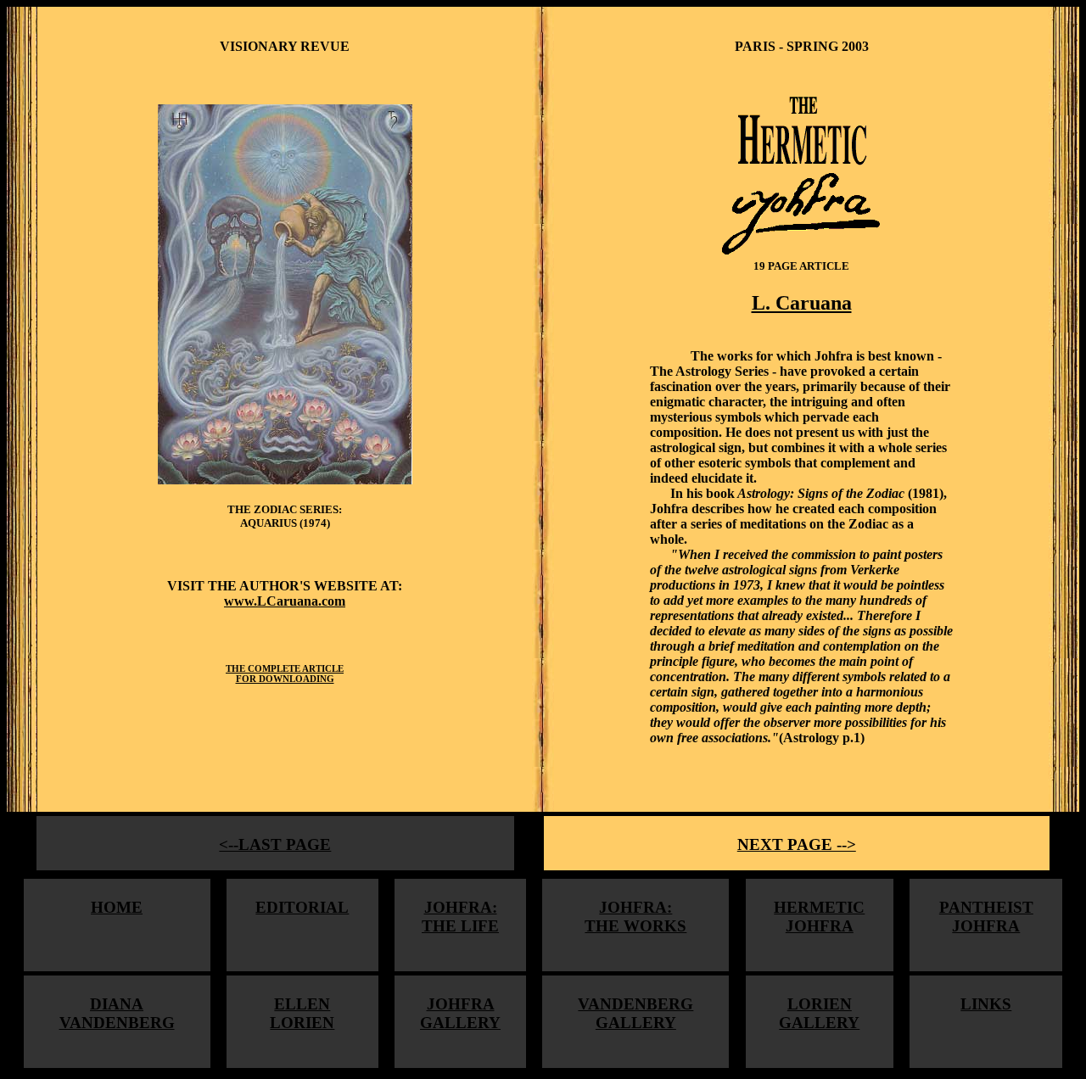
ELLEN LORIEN (302, 1013)
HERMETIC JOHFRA (819, 916)
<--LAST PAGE (275, 844)
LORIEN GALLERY (819, 1013)
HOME (117, 907)
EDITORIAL (302, 907)
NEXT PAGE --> (796, 844)
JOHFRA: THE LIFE (460, 916)
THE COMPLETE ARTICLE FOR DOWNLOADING (285, 673)
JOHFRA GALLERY (460, 1013)
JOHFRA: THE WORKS (635, 916)
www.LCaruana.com (284, 601)
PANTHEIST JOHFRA (986, 916)
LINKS (985, 1004)
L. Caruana (802, 303)
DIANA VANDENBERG (117, 1013)
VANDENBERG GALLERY (635, 1013)
